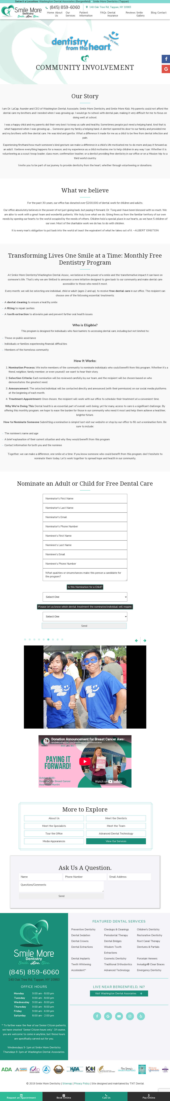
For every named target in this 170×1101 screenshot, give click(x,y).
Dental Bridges (113, 941)
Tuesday (19, 998)
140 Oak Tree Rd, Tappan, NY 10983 (110, 7)
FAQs (103, 12)
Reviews (130, 12)
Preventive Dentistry (83, 929)
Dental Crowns (79, 941)
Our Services (70, 14)
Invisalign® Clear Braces (151, 964)
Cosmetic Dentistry (115, 958)
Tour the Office (54, 833)
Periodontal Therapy (116, 935)
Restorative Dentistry (149, 935)
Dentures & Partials (148, 947)
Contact (162, 12)
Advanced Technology (117, 970)
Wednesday (21, 1002)
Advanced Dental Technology (116, 833)
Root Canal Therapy (148, 941)
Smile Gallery (140, 14)
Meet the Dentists (116, 818)
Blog (153, 12)
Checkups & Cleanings (116, 929)
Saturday (20, 1015)
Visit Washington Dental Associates (116, 993)
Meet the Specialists (54, 826)
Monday (19, 993)
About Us (58, 14)
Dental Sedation (80, 935)
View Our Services (116, 841)
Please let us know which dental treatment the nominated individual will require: (85, 607)
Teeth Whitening (81, 964)
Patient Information (85, 14)
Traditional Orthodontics (118, 964)
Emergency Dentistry (149, 970)
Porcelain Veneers (147, 958)
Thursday (20, 1007)
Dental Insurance (112, 14)
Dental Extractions (82, 947)
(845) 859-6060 (64, 7)
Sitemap (67, 1083)
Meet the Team (116, 826)
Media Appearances (54, 841)
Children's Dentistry (148, 929)
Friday (18, 1011)
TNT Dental (137, 1083)
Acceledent (78, 970)
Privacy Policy (82, 1083)
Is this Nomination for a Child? (85, 587)
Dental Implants (80, 958)
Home (50, 12)
